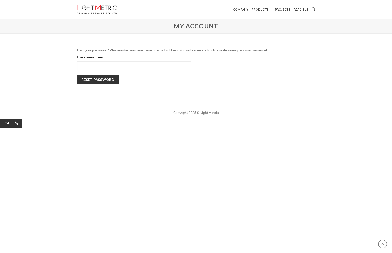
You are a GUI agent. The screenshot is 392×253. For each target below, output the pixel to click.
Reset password (97, 79)
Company (240, 9)
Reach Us (301, 9)
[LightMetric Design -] (97, 9)
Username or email (91, 57)
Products (260, 9)
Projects (283, 9)
